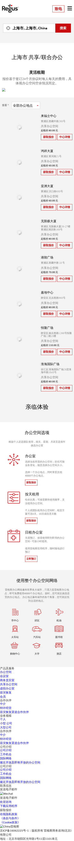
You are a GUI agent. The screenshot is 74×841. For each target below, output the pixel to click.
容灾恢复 (6, 692)
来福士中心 (48, 116)
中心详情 (64, 136)
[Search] (7, 28)
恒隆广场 (47, 328)
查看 (4, 105)
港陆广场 (47, 257)
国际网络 (6, 758)
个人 (3, 719)
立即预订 (31, 558)
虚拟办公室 (7, 688)
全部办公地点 (23, 105)
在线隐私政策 (8, 814)
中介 (3, 704)
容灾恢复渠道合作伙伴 (14, 712)
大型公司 (6, 727)
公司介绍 (6, 750)
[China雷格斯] (10, 5)
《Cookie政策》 (10, 822)
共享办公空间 (8, 684)
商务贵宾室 (7, 680)
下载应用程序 (8, 806)
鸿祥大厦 (47, 151)
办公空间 (6, 672)
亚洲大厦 (47, 186)
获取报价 (48, 136)
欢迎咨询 (6, 802)
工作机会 (6, 754)
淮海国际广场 (50, 364)
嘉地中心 (47, 292)
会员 (3, 696)
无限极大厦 (48, 221)
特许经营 (6, 708)
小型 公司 (6, 723)
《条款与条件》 (10, 818)
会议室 (4, 676)
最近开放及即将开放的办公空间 (20, 762)
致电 (58, 9)
